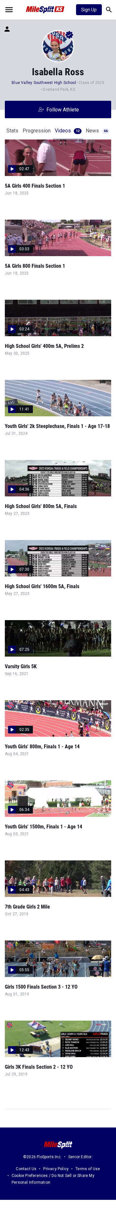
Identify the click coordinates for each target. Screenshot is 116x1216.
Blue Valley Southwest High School (44, 82)
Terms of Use (87, 1169)
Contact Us (26, 1169)
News (97, 131)
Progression (37, 131)
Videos (67, 131)
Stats (12, 131)
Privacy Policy (56, 1169)
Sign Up (89, 9)
